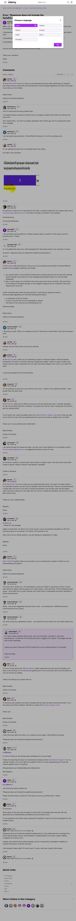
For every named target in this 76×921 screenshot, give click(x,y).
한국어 (41, 34)
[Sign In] (71, 2)
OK (58, 44)
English (17, 25)
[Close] (60, 20)
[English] (12, 2)
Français (42, 30)
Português (18, 39)
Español (41, 25)
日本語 (17, 34)
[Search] (68, 2)
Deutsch (17, 30)
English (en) (41, 2)
